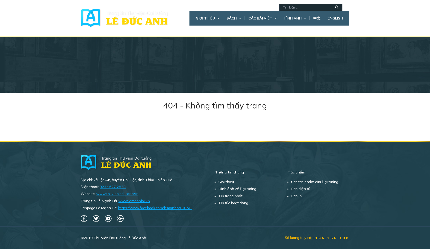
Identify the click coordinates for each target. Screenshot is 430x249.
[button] (337, 7)
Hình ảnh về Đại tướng (237, 188)
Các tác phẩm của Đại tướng (314, 182)
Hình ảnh (293, 18)
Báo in (296, 196)
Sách (231, 18)
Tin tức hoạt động (233, 203)
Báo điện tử (300, 188)
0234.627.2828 (113, 186)
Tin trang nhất (230, 196)
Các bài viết (260, 18)
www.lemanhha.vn (134, 201)
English (335, 18)
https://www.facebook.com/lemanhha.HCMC (155, 208)
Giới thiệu (205, 18)
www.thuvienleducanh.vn (117, 193)
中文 (316, 18)
